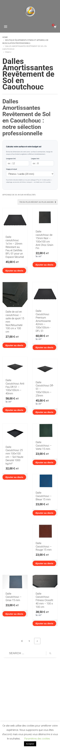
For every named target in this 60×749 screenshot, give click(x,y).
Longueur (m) (11, 158)
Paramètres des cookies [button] (37, 738)
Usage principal (11, 169)
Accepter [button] (30, 743)
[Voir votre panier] (55, 27)
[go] (50, 653)
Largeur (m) (35, 158)
